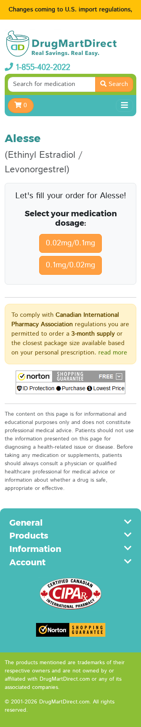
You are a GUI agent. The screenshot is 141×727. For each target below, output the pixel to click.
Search (117, 84)
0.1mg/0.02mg (70, 265)
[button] (70, 382)
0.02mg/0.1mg (70, 243)
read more (112, 352)
